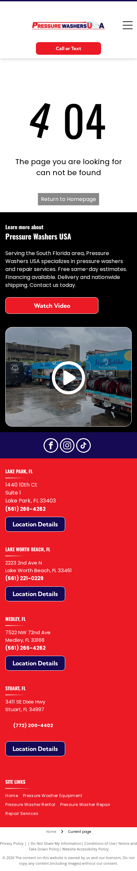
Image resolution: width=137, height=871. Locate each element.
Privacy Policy (12, 843)
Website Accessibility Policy (85, 848)
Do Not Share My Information (56, 843)
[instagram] (67, 446)
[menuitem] (14, 795)
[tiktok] (83, 446)
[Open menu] (128, 25)
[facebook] (51, 446)
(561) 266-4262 (25, 508)
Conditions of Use (99, 843)
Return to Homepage (68, 199)
